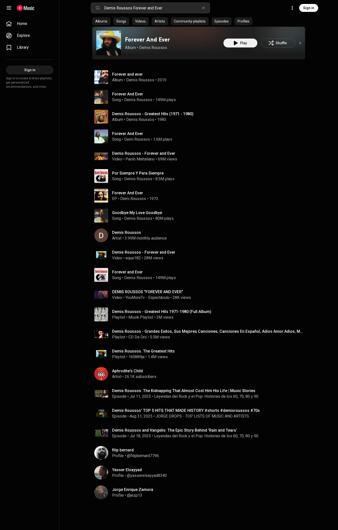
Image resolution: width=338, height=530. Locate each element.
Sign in (308, 8)
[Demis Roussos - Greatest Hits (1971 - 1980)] (200, 117)
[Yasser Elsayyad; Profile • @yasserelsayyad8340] (200, 473)
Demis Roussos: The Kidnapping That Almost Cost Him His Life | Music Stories (183, 390)
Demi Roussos (137, 139)
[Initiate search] (98, 8)
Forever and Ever (127, 272)
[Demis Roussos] (200, 235)
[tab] (101, 21)
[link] (29, 24)
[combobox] (157, 8)
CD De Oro (137, 337)
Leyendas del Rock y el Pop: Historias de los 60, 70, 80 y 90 (206, 396)
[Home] (25, 8)
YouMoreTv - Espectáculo (147, 297)
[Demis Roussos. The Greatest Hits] (200, 354)
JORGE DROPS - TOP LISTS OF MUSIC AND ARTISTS (202, 416)
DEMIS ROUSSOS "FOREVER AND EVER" (147, 291)
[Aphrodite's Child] (200, 374)
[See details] (300, 43)
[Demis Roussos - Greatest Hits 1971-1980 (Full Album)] (200, 314)
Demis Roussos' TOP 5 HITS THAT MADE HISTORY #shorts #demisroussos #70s (186, 410)
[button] (109, 43)
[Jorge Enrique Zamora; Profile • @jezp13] (200, 492)
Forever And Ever (147, 39)
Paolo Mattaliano (140, 159)
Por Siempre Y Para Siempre (138, 173)
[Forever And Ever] (108, 43)
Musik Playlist (140, 317)
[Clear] (203, 8)
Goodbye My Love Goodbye (137, 212)
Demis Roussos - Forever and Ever (143, 153)
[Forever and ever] (200, 77)
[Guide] (9, 8)
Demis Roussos (153, 47)
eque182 (133, 258)
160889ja (136, 356)
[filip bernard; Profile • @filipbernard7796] (200, 453)
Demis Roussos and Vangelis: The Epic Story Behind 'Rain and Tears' (174, 430)
